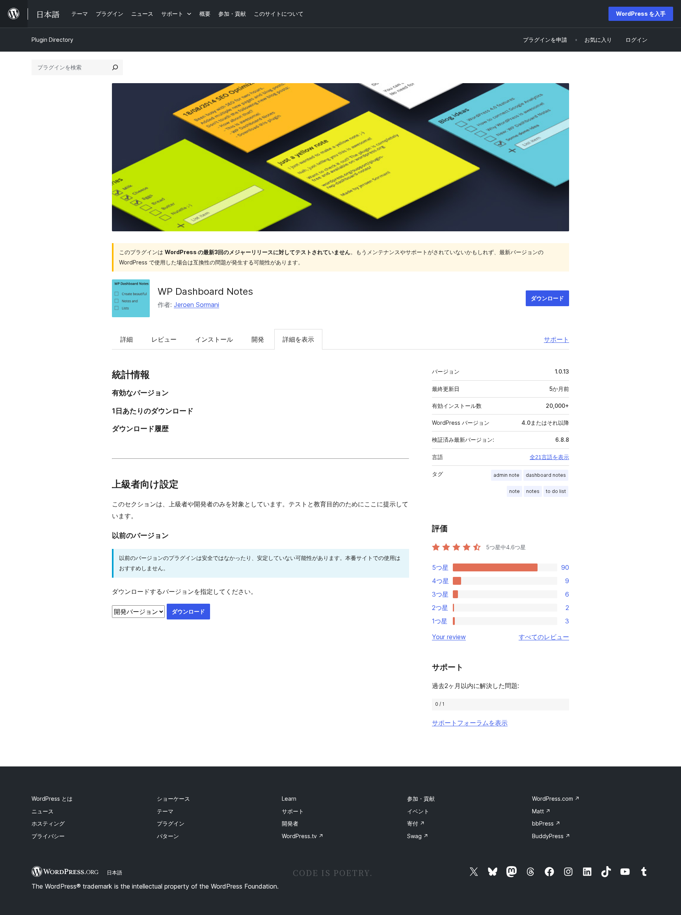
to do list (556, 491)
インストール (214, 339)
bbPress (546, 823)
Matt (541, 811)
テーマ (165, 811)
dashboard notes (546, 475)
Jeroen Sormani (196, 305)
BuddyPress (551, 836)
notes (533, 491)
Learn (289, 798)
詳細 (126, 339)
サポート (556, 339)
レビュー (164, 339)
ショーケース (173, 798)
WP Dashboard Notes (205, 291)
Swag (417, 836)
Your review (449, 637)
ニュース (43, 811)
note (514, 491)
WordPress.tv (303, 836)
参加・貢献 (421, 798)
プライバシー (48, 836)
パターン (168, 836)
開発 (257, 339)
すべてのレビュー (544, 637)
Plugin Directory (52, 39)
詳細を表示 (298, 339)
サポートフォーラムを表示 (470, 723)
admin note (506, 475)
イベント (418, 811)
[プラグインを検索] (115, 67)
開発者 (290, 823)
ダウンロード (547, 298)
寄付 (416, 823)
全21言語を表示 (549, 457)
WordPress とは (52, 798)
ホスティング (48, 823)
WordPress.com (556, 798)
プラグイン (170, 823)
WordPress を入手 (641, 13)
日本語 (114, 872)
